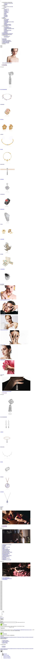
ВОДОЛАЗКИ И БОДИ (6, 553)
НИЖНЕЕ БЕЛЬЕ (5, 548)
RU (1, 632)
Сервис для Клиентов (5, 641)
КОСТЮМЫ (4, 557)
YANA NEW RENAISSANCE (7, 578)
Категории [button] (2, 394)
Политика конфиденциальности (12, 637)
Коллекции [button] (2, 561)
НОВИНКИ (4, 545)
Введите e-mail (11, 627)
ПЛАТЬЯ (3, 546)
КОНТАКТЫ (4, 39)
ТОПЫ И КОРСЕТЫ (5, 550)
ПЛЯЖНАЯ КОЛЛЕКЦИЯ (6, 559)
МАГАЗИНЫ (4, 38)
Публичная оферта (3, 637)
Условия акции (19, 637)
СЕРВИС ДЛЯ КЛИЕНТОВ (6, 41)
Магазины (4, 646)
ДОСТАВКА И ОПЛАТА (6, 40)
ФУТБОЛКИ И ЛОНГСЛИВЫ (7, 552)
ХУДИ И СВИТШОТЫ (6, 549)
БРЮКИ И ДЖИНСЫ (5, 556)
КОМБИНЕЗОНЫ (5, 554)
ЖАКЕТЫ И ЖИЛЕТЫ (6, 551)
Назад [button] (1, 45)
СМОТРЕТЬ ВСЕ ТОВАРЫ (6, 544)
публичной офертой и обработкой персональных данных (22, 629)
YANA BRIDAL (4, 579)
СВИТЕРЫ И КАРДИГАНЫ (6, 555)
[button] (18, 616)
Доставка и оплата (5, 640)
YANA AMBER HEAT (5, 577)
